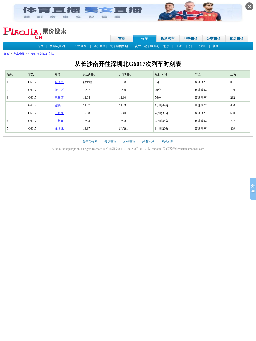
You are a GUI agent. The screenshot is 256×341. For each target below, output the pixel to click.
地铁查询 (130, 141)
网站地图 (168, 141)
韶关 (58, 105)
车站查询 (80, 46)
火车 (144, 38)
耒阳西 (59, 97)
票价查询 (100, 46)
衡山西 (59, 90)
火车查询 (19, 54)
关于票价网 (90, 141)
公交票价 (214, 38)
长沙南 (59, 82)
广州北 (59, 113)
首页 (121, 38)
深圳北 (59, 128)
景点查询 (110, 141)
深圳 (203, 46)
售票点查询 (57, 46)
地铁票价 (191, 38)
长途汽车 (168, 38)
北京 (167, 46)
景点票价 (237, 38)
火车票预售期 (119, 46)
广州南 (59, 121)
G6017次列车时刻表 (41, 54)
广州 (189, 46)
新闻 (216, 46)
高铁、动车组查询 (147, 46)
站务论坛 (148, 141)
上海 (179, 46)
